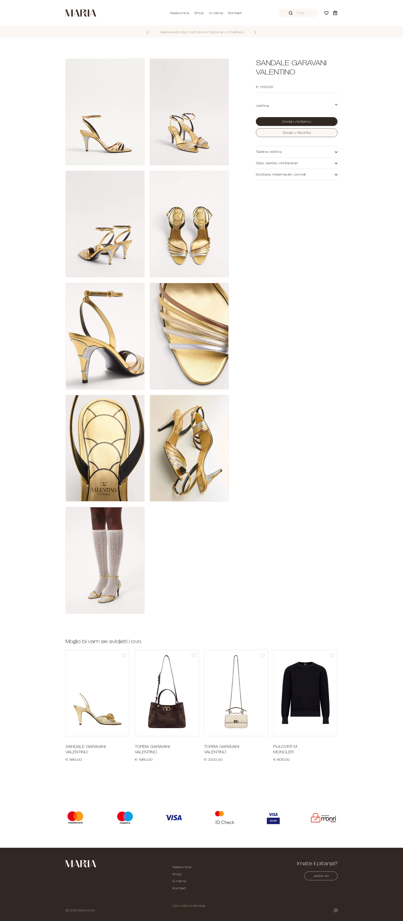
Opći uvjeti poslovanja (188, 905)
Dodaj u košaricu (296, 121)
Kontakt (235, 13)
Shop (199, 13)
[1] (124, 655)
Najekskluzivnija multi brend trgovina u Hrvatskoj (201, 32)
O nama (216, 13)
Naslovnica (179, 13)
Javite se (321, 876)
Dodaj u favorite (297, 133)
